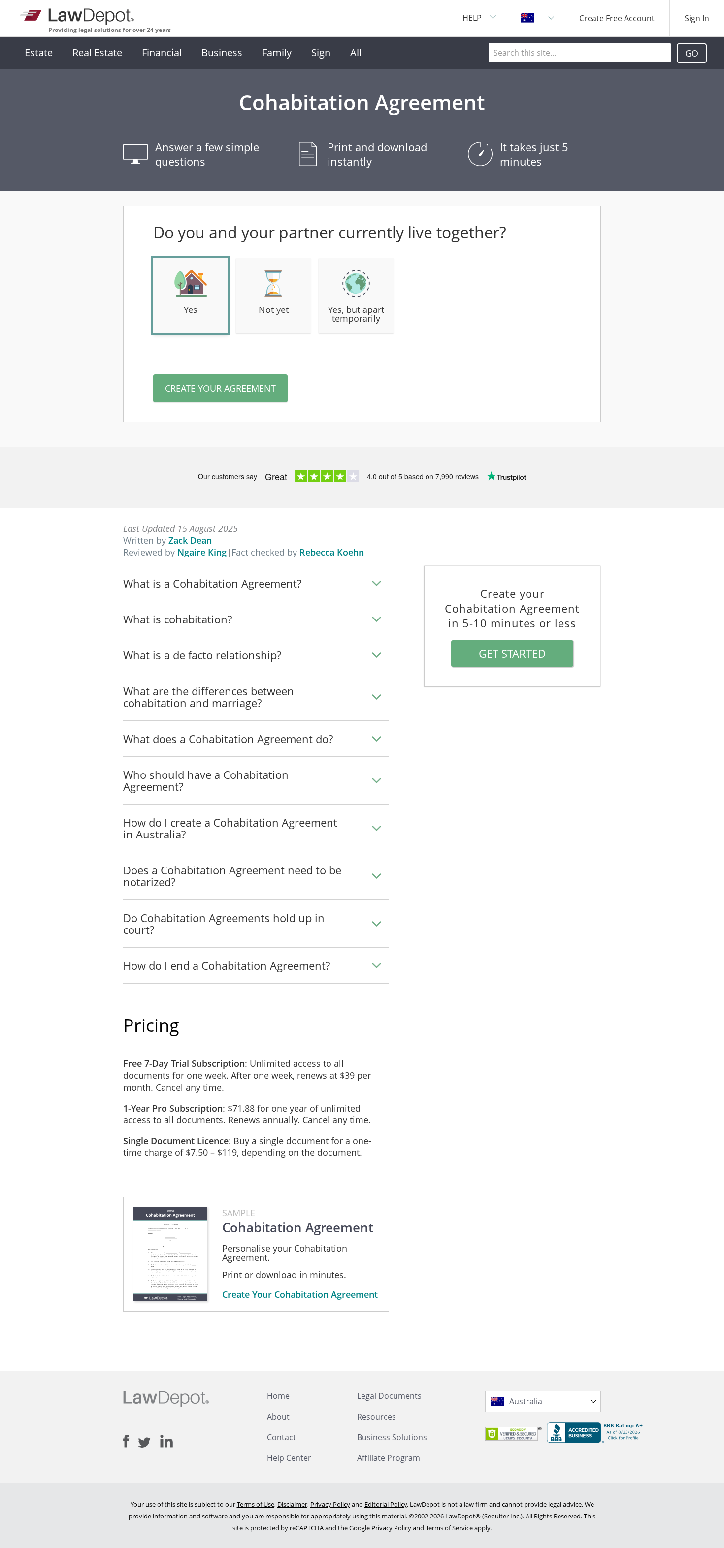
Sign (320, 52)
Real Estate (97, 52)
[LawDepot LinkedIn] (166, 1441)
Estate (39, 52)
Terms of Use (255, 1504)
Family (277, 52)
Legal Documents (389, 1396)
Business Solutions (392, 1437)
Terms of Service (449, 1527)
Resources (376, 1416)
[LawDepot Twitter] (149, 1442)
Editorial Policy (385, 1504)
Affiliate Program (388, 1458)
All (356, 52)
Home (278, 1396)
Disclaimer (292, 1504)
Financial (162, 52)
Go (691, 53)
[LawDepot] (77, 14)
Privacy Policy (330, 1504)
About (278, 1416)
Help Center (289, 1458)
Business (221, 52)
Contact (281, 1437)
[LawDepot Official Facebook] (130, 1441)
